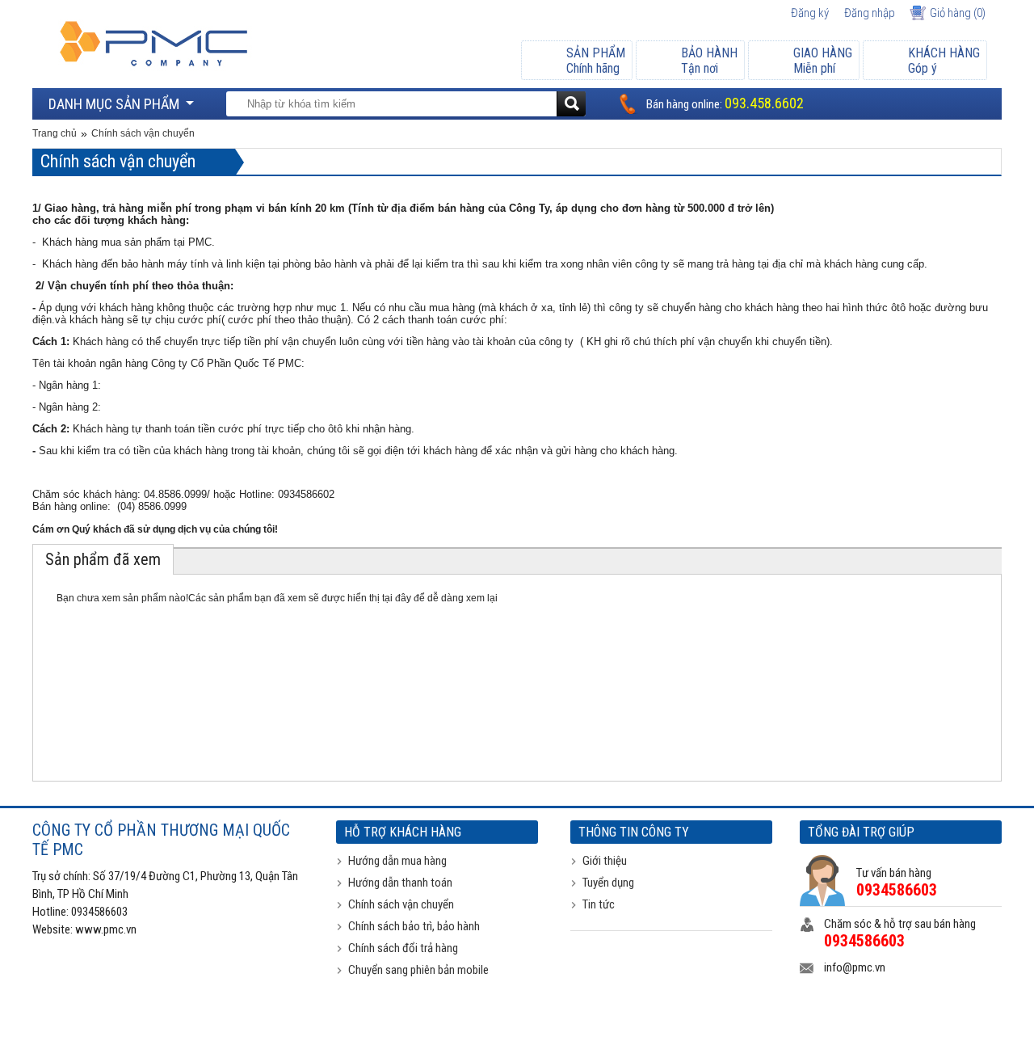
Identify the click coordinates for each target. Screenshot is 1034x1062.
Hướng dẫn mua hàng (397, 860)
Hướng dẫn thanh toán (400, 882)
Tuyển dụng (608, 882)
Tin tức (598, 904)
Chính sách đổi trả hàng (403, 948)
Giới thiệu (604, 860)
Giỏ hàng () (958, 13)
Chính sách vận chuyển (143, 133)
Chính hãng (595, 60)
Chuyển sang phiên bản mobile (418, 970)
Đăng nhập (869, 13)
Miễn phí (822, 60)
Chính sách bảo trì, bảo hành (414, 926)
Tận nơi (709, 60)
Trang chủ (54, 133)
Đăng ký (810, 13)
